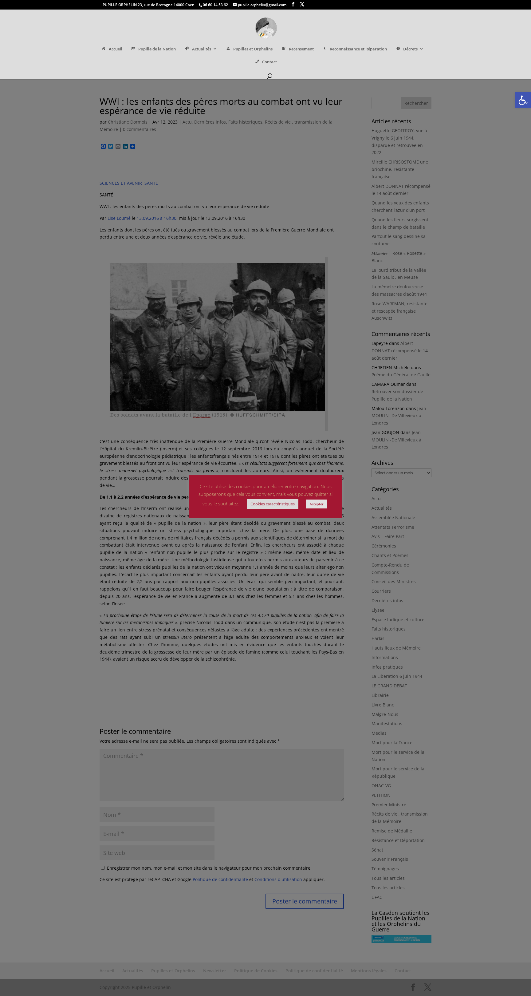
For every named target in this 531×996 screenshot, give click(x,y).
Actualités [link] (201, 49)
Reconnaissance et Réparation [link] (358, 49)
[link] (523, 100)
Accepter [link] (317, 504)
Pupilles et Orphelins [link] (253, 49)
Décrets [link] (410, 49)
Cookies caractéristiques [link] (272, 504)
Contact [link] (269, 62)
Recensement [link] (301, 49)
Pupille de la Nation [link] (157, 49)
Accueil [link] (115, 49)
